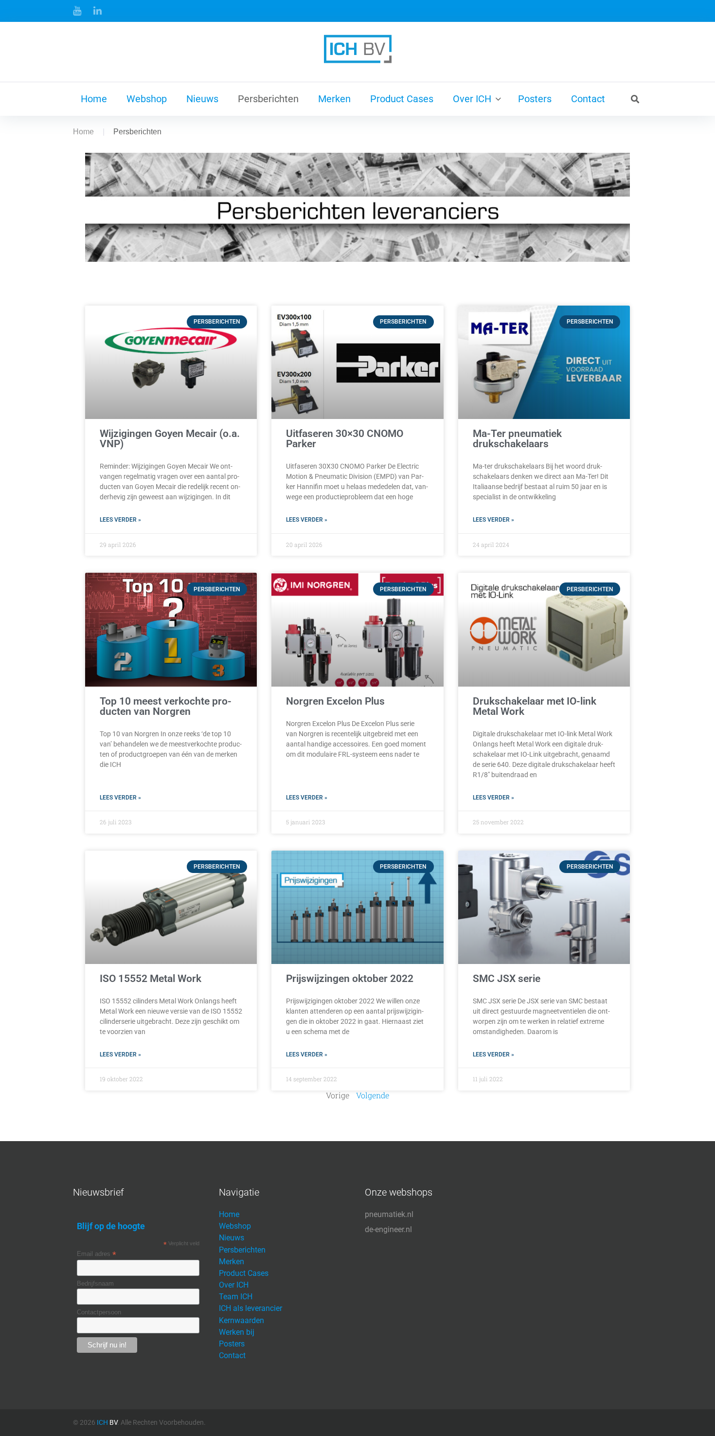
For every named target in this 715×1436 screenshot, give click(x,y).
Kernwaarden (241, 1320)
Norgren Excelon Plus (335, 701)
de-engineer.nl (388, 1229)
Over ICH (472, 99)
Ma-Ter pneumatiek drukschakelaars (517, 439)
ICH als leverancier (250, 1308)
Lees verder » (120, 519)
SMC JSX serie (506, 978)
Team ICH (235, 1296)
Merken (334, 99)
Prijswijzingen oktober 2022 (349, 978)
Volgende (372, 1095)
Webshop (146, 99)
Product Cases (401, 99)
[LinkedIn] (97, 11)
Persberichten (268, 99)
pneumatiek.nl (389, 1214)
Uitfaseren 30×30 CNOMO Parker (344, 439)
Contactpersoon (99, 1312)
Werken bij (236, 1332)
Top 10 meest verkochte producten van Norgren (166, 706)
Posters (535, 99)
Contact (588, 99)
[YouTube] (77, 11)
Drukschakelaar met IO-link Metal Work (534, 706)
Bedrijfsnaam (95, 1283)
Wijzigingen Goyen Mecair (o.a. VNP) (170, 439)
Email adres (96, 1254)
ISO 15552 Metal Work (150, 978)
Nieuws (202, 99)
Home (94, 99)
